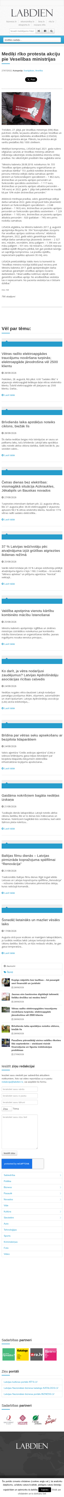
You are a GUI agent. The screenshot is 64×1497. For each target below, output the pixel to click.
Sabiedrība (9, 1175)
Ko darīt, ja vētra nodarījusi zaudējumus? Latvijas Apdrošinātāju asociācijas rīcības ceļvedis (30, 675)
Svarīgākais (29, 71)
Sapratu (44, 1489)
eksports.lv (24, 24)
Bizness (8, 1187)
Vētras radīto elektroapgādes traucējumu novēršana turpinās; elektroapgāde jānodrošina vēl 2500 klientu (34, 1011)
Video (7, 1254)
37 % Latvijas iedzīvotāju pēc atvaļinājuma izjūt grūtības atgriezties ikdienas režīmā (31, 551)
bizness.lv (11, 21)
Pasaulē (8, 1193)
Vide (6, 1205)
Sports (7, 1235)
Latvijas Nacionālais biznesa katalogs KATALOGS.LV (31, 1388)
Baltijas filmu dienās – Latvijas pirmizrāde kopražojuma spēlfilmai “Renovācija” (28, 860)
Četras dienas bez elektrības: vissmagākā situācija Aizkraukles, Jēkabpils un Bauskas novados (28, 486)
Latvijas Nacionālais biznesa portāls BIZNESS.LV (29, 1394)
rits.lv (51, 21)
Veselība (39, 71)
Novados (8, 1199)
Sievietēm (9, 1217)
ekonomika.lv (27, 21)
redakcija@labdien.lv (12, 1081)
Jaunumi (10, 966)
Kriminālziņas (11, 1242)
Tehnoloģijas (10, 1229)
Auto (6, 1223)
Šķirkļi (9, 972)
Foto (6, 1248)
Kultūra (7, 1211)
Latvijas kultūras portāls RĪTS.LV (20, 1382)
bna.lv (41, 21)
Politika (7, 1181)
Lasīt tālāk (9, 395)
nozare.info (39, 24)
